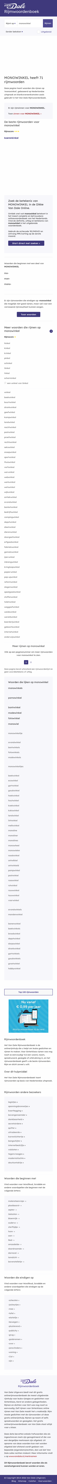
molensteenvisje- (16, 1201)
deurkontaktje (15, 1162)
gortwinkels (13, 953)
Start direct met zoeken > (26, 243)
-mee (10, 1309)
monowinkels (15, 688)
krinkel (7, 353)
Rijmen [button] (48, 23)
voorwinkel (13, 900)
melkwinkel (13, 825)
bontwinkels (14, 747)
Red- (10, 1240)
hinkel (7, 343)
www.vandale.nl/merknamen (23, 1456)
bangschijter (14, 1141)
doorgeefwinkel (11, 537)
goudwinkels (14, 958)
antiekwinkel (10, 497)
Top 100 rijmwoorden (28, 992)
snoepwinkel (10, 452)
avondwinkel (10, 502)
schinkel (8, 363)
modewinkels (14, 757)
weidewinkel (10, 612)
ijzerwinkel (9, 557)
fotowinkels (13, 752)
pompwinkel (14, 870)
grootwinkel (14, 963)
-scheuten (13, 1300)
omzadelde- (14, 1244)
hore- (10, 1231)
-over (10, 1343)
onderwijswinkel (12, 637)
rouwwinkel (13, 890)
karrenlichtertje (15, 1136)
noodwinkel (13, 855)
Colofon (32, 1481)
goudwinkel (13, 790)
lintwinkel (12, 820)
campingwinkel (11, 517)
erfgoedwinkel (11, 542)
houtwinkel (13, 800)
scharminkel (10, 378)
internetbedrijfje (16, 1145)
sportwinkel (9, 457)
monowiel (13, 723)
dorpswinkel (14, 943)
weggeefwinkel (11, 607)
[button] (51, 331)
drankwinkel (10, 407)
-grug (11, 1335)
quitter (11, 1128)
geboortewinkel (11, 627)
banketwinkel (10, 507)
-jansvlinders (14, 1348)
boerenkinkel (11, 137)
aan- (10, 1235)
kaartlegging (14, 1110)
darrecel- (12, 1253)
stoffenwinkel (10, 597)
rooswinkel (13, 880)
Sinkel (7, 368)
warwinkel (9, 472)
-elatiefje (12, 1317)
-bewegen (13, 1322)
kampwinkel (10, 417)
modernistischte (16, 1158)
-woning (12, 1352)
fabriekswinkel (11, 547)
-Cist (10, 1356)
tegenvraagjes (15, 1154)
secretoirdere (14, 1123)
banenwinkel (14, 923)
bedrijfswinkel (11, 512)
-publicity (12, 1330)
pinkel (7, 358)
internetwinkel (11, 632)
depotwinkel (10, 522)
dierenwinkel (10, 532)
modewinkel (14, 712)
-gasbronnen (14, 1339)
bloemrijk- (13, 1218)
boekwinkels (14, 928)
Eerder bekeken (13, 31)
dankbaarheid (15, 1119)
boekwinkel (9, 397)
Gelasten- (13, 1214)
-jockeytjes (13, 1304)
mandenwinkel (15, 914)
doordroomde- (15, 1248)
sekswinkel (9, 447)
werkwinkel (9, 482)
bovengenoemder (16, 1115)
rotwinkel (12, 885)
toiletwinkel (10, 602)
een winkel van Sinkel (17, 383)
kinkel (7, 348)
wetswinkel (9, 487)
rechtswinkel (10, 442)
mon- (7, 278)
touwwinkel (13, 895)
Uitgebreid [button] (46, 31)
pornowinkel (15, 697)
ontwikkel (13, 860)
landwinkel (9, 422)
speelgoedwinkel (12, 592)
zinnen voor (26, 113)
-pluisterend (14, 1326)
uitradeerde (14, 1132)
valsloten (12, 1149)
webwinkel (9, 477)
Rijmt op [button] (10, 23)
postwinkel (9, 432)
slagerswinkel (10, 587)
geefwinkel (9, 412)
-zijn (10, 1361)
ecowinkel (13, 780)
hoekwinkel (13, 795)
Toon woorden (28, 314)
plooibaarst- (14, 1205)
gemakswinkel (11, 552)
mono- (7, 284)
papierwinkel (10, 572)
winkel (7, 392)
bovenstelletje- (15, 1261)
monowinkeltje (15, 733)
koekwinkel (13, 805)
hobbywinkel (14, 968)
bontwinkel (14, 707)
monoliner (13, 835)
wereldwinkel (10, 617)
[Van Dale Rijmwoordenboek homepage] (16, 6)
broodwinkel (14, 933)
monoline (12, 830)
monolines (13, 840)
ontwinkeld (13, 865)
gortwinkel (13, 785)
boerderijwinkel (11, 622)
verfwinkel (9, 467)
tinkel (7, 373)
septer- (11, 1209)
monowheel (13, 845)
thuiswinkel (9, 462)
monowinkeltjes (15, 766)
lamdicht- (13, 1257)
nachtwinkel (10, 427)
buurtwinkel (10, 402)
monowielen (14, 850)
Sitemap (22, 1481)
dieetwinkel (10, 527)
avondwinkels (15, 909)
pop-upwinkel (10, 577)
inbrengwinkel (11, 562)
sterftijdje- (13, 1227)
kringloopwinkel (12, 567)
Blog (14, 1481)
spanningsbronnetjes (18, 1106)
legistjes (12, 1102)
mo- (6, 273)
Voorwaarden (45, 1481)
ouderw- (12, 1222)
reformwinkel (10, 582)
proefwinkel (10, 437)
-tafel (11, 1313)
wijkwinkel (9, 492)
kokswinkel (13, 810)
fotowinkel (14, 718)
